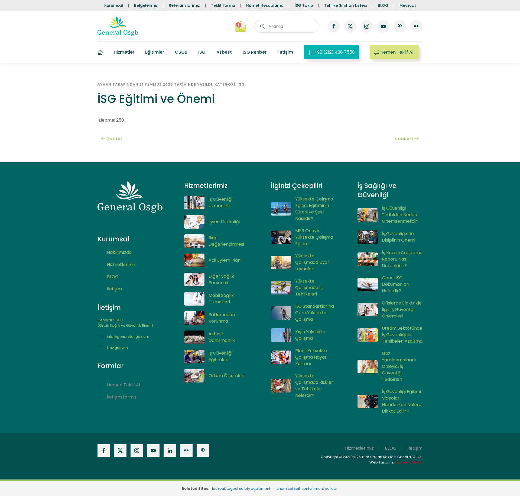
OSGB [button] (181, 52)
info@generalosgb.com (128, 336)
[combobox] (286, 26)
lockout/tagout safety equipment (241, 488)
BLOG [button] (390, 448)
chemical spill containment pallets (307, 488)
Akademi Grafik (408, 462)
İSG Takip (304, 5)
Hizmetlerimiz (359, 448)
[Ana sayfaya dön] (118, 26)
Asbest (224, 52)
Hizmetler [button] (124, 52)
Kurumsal (113, 5)
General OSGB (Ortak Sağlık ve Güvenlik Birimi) (125, 322)
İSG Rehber (254, 52)
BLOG (383, 5)
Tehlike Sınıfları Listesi (345, 5)
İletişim (285, 52)
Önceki (114, 138)
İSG (202, 52)
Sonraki (404, 138)
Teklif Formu (223, 5)
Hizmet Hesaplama (265, 5)
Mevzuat (407, 5)
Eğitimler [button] (154, 52)
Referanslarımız (184, 5)
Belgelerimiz (146, 5)
